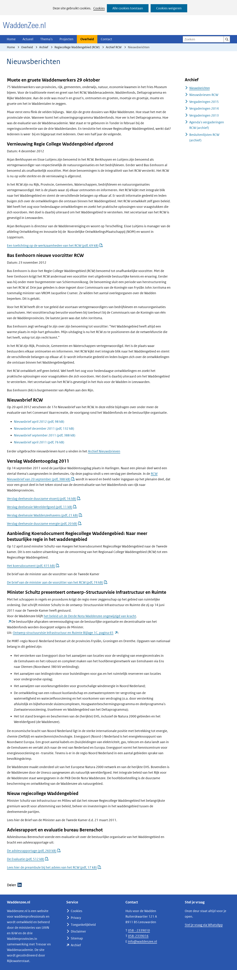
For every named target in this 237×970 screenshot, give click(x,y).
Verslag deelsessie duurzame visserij (41, 499)
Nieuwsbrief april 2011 (39, 442)
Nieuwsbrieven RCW (203, 95)
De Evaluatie (25, 859)
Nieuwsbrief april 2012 (39, 422)
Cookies (99, 8)
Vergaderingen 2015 (204, 102)
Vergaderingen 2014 (204, 108)
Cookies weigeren (169, 8)
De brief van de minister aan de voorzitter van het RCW (55, 582)
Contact (106, 39)
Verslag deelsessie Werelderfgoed (39, 507)
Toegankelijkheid (83, 925)
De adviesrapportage (31, 851)
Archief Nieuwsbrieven (104, 451)
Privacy (76, 918)
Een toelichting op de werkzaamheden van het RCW (53, 246)
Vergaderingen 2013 (204, 115)
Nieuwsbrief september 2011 (44, 435)
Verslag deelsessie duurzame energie (42, 524)
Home (11, 39)
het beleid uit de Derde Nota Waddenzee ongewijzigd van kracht (90, 616)
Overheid (87, 39)
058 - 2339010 (139, 930)
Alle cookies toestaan (127, 8)
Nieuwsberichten (199, 88)
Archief (76, 945)
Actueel (28, 39)
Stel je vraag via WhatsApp (204, 925)
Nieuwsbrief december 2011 (44, 429)
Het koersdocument (31, 566)
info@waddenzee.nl (142, 941)
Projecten (66, 39)
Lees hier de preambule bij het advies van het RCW (52, 867)
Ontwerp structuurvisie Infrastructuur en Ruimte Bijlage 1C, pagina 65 (65, 633)
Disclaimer (78, 931)
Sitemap (77, 938)
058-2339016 (138, 936)
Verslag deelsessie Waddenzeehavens (42, 515)
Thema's (46, 39)
